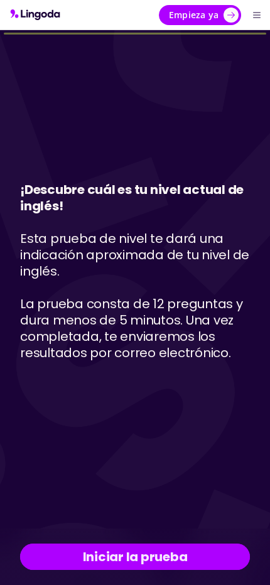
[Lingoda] (35, 14)
